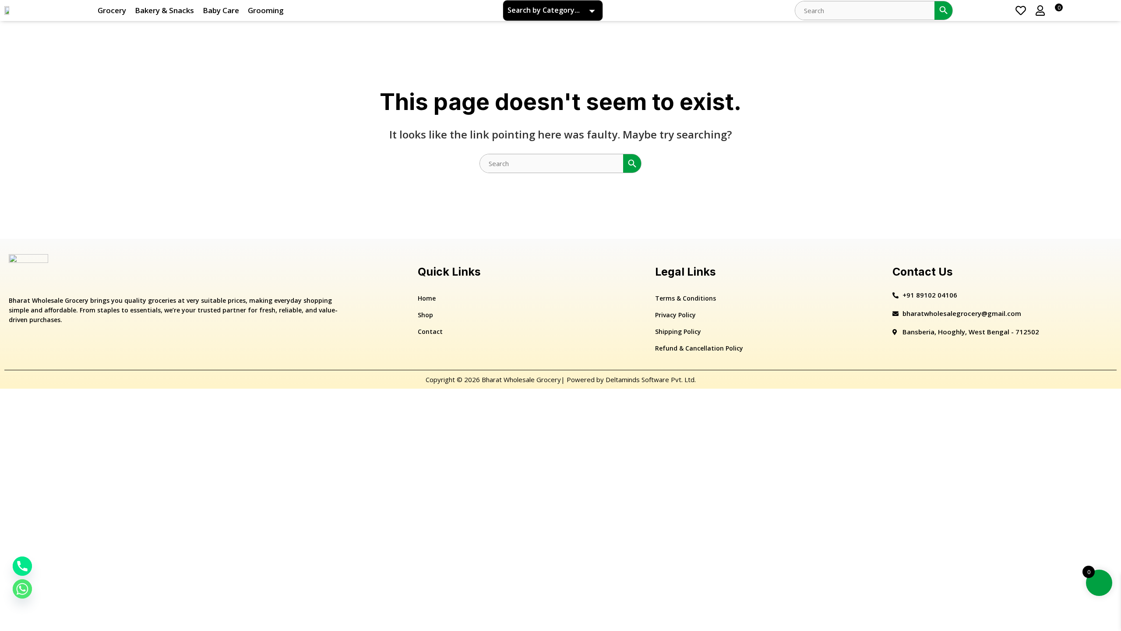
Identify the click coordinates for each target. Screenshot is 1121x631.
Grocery (112, 10)
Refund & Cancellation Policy (699, 348)
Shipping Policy (678, 331)
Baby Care (221, 10)
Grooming (266, 10)
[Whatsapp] (22, 589)
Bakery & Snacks (164, 10)
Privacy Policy (675, 315)
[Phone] (22, 566)
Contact (430, 331)
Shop (425, 315)
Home (427, 298)
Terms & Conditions (685, 298)
